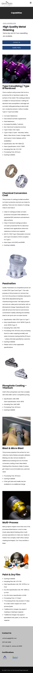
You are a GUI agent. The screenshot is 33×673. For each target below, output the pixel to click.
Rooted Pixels (19, 670)
